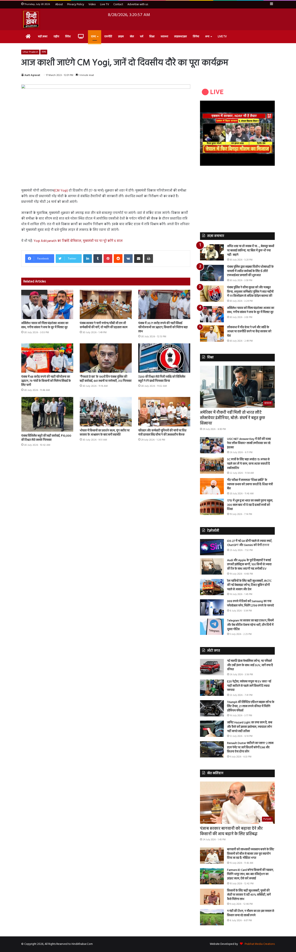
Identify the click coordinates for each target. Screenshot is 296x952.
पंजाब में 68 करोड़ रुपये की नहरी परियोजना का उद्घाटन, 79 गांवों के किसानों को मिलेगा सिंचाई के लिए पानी (46, 381)
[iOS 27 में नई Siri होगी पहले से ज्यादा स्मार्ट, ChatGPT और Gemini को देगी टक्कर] (212, 547)
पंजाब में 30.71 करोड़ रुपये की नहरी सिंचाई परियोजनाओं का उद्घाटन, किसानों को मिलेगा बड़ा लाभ (163, 327)
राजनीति (108, 36)
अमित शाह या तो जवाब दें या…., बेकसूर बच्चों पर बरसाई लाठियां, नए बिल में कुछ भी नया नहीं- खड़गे (250, 250)
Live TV (104, 4)
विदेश (68, 36)
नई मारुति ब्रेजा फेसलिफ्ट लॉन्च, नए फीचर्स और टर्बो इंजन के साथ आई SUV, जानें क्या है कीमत (250, 665)
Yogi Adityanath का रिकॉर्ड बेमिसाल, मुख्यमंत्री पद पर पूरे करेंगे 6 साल (78, 241)
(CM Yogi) (61, 190)
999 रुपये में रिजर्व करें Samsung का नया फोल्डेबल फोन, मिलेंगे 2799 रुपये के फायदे (250, 603)
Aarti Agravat (32, 75)
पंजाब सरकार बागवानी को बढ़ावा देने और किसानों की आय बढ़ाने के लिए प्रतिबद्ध (231, 831)
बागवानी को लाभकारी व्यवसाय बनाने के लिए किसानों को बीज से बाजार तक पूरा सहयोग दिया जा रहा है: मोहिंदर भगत (250, 853)
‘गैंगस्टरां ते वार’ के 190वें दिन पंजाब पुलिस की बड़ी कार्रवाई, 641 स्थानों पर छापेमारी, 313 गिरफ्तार (106, 378)
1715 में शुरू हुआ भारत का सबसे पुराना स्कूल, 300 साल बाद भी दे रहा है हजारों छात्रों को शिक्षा (250, 505)
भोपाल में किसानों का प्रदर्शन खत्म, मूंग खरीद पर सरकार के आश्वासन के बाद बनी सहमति (105, 432)
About (59, 4)
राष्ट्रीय (56, 36)
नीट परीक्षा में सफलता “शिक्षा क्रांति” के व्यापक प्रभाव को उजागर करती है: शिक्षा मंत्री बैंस (250, 484)
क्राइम (121, 36)
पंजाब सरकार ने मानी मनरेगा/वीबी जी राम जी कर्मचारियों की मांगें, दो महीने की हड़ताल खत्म (103, 325)
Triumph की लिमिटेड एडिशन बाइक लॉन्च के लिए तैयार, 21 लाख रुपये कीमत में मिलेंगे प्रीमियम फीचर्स (250, 706)
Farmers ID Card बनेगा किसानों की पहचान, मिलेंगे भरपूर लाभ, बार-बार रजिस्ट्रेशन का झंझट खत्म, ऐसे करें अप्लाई (250, 874)
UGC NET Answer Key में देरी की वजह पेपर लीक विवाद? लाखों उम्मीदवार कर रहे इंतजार (249, 443)
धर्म (141, 36)
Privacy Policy (75, 4)
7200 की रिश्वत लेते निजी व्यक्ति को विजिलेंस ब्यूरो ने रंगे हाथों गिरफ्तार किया (161, 378)
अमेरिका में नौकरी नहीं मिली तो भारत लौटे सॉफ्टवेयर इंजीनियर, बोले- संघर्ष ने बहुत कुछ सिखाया (232, 418)
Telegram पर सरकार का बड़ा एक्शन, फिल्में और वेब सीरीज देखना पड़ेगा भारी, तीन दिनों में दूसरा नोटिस (250, 625)
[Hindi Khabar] (30, 19)
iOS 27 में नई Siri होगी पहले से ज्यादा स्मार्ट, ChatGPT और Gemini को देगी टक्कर (249, 543)
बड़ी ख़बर (42, 36)
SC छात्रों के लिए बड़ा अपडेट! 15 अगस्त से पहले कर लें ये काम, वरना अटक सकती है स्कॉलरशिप (248, 463)
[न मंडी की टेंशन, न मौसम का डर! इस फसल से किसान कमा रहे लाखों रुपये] (212, 917)
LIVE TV (222, 36)
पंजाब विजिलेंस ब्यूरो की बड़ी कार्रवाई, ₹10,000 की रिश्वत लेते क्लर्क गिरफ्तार (46, 437)
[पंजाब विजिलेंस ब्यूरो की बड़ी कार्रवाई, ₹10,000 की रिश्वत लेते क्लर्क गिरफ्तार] (47, 414)
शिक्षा (152, 36)
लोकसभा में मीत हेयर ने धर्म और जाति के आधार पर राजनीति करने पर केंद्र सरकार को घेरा (249, 331)
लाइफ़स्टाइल (180, 36)
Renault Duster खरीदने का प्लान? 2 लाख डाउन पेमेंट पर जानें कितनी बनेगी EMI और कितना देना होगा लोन (250, 747)
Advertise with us (137, 4)
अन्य (207, 36)
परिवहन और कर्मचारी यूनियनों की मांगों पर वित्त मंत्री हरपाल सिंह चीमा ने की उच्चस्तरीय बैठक (162, 432)
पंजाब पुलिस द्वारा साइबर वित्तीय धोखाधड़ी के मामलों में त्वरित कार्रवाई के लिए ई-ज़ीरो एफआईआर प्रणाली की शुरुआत (250, 271)
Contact (118, 4)
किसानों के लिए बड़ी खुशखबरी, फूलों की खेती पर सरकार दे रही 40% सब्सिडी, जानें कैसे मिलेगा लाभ (249, 895)
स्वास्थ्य (164, 36)
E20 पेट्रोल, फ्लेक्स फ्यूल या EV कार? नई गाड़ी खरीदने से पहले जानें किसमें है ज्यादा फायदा (249, 686)
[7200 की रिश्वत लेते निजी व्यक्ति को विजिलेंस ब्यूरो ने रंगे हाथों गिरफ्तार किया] (164, 358)
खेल (132, 36)
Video (92, 4)
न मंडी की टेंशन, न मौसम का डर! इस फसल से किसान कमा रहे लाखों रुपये (250, 913)
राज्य (93, 36)
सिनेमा (196, 36)
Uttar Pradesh (30, 52)
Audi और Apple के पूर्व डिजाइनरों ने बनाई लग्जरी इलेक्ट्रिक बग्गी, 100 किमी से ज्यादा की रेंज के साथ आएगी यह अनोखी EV (249, 564)
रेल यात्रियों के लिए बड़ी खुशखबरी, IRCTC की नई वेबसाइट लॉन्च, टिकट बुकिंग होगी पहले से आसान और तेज (249, 585)
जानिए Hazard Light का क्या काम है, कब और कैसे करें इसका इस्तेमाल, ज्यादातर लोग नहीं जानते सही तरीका (249, 727)
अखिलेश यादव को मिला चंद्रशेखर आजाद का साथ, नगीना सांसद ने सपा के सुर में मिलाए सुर (44, 325)
